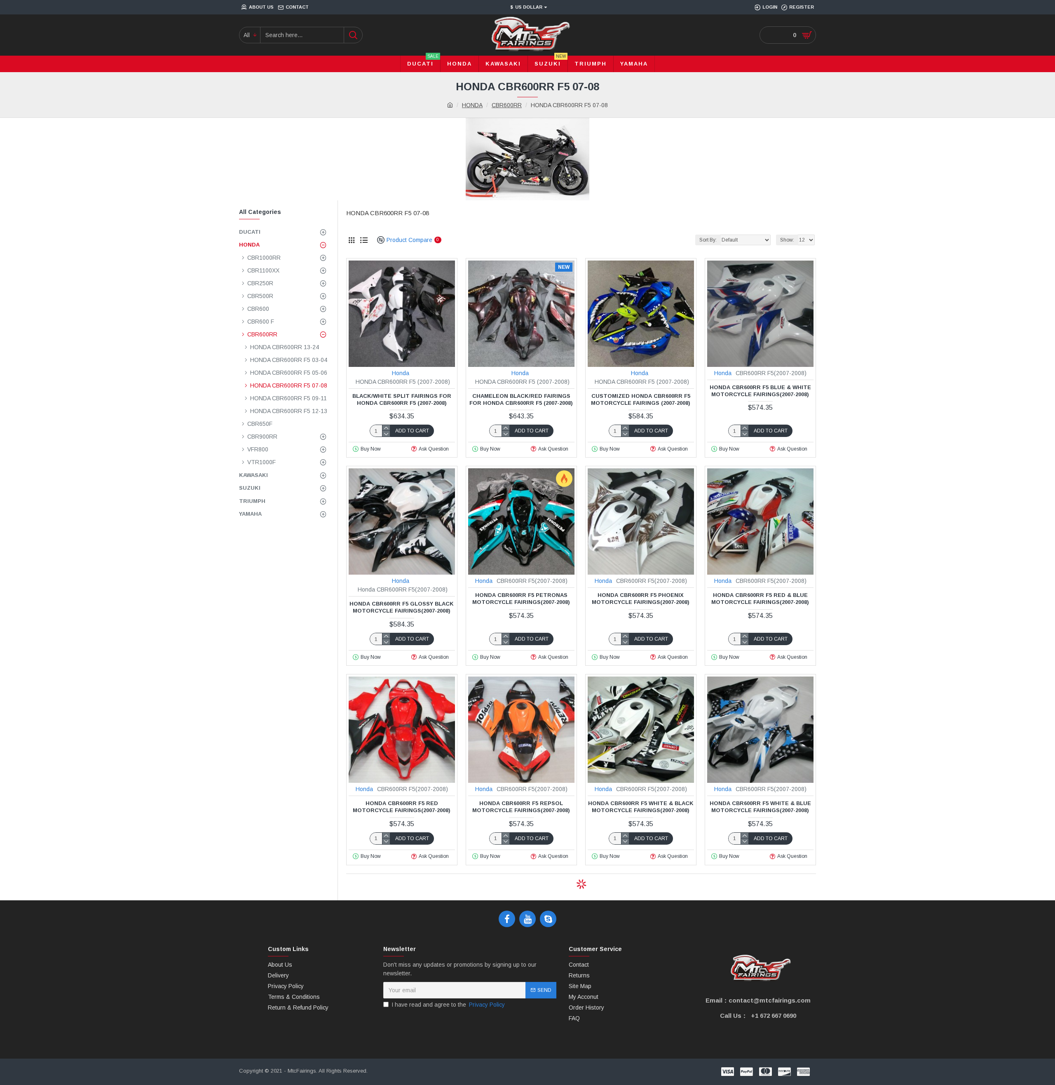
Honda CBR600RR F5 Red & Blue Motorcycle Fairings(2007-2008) (760, 598)
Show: (787, 240)
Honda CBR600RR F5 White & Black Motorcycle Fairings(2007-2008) (641, 806)
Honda (400, 373)
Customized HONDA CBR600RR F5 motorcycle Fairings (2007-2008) (640, 399)
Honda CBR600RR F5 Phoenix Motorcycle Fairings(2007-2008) (640, 598)
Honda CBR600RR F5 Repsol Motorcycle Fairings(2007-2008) (521, 806)
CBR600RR (507, 105)
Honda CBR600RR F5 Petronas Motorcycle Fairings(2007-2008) (521, 598)
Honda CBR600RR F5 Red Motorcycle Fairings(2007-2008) (401, 806)
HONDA (472, 105)
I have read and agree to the (448, 1004)
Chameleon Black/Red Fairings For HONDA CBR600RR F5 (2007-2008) (521, 399)
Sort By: (708, 240)
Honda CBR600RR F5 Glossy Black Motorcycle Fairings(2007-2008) (401, 607)
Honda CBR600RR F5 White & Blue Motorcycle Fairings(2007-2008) (760, 806)
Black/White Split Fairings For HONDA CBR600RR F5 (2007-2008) (401, 399)
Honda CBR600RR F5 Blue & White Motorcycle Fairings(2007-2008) (760, 390)
